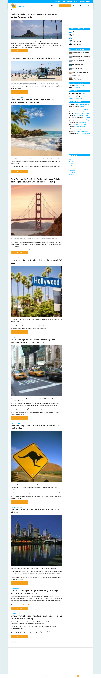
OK (78, 675)
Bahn (64, 1)
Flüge (56, 1)
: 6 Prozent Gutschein (76, 85)
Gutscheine (71, 167)
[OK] (99, 676)
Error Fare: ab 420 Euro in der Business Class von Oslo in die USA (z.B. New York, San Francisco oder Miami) (35, 180)
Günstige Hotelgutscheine (77, 124)
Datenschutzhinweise (71, 675)
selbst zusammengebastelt (79, 120)
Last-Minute (72, 172)
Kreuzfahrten (76, 1)
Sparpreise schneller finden (79, 133)
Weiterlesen (19, 50)
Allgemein (71, 158)
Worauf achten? (77, 122)
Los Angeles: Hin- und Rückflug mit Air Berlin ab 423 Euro (36, 58)
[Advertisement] (79, 17)
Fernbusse (71, 161)
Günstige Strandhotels (77, 111)
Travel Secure (79, 117)
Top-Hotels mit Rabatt (77, 126)
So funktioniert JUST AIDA (78, 109)
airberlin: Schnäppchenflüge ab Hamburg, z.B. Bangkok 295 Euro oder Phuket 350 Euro (35, 592)
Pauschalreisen (69, 1)
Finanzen (88, 1)
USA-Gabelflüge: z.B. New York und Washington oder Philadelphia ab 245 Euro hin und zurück (34, 341)
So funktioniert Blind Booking (79, 104)
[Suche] (88, 6)
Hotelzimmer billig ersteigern (78, 115)
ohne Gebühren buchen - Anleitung (79, 113)
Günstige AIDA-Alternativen (79, 131)
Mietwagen (82, 1)
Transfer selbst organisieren (77, 128)
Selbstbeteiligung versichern (78, 130)
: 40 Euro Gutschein (75, 87)
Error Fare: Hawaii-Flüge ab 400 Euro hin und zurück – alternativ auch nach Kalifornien (34, 101)
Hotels (59, 1)
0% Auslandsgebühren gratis (79, 119)
